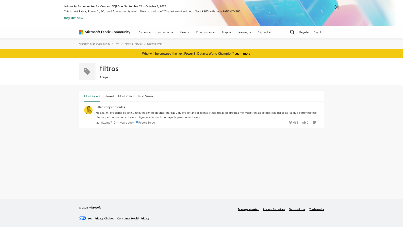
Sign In (318, 32)
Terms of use (297, 209)
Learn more (242, 53)
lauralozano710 (105, 122)
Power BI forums (133, 43)
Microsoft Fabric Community (94, 43)
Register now (73, 17)
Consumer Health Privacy (133, 218)
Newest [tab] (109, 96)
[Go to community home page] (104, 32)
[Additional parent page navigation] (117, 44)
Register (304, 32)
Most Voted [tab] (125, 96)
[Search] (292, 32)
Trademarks (316, 209)
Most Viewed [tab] (146, 96)
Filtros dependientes (110, 107)
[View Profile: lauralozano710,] (88, 110)
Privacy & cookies (274, 209)
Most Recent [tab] (92, 96)
